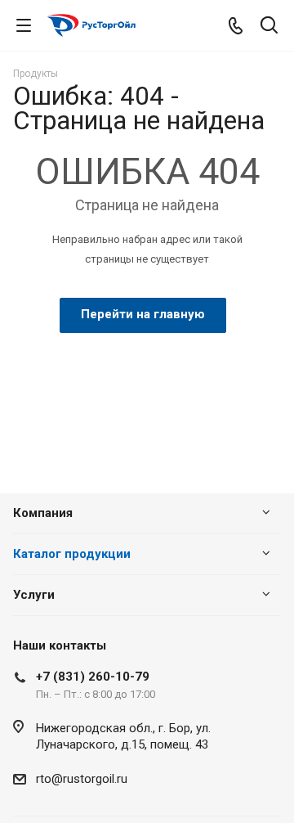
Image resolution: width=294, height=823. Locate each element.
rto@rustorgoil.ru (81, 778)
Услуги (34, 594)
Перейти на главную (143, 314)
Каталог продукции (72, 553)
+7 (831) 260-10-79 (92, 676)
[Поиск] (269, 26)
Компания (43, 513)
